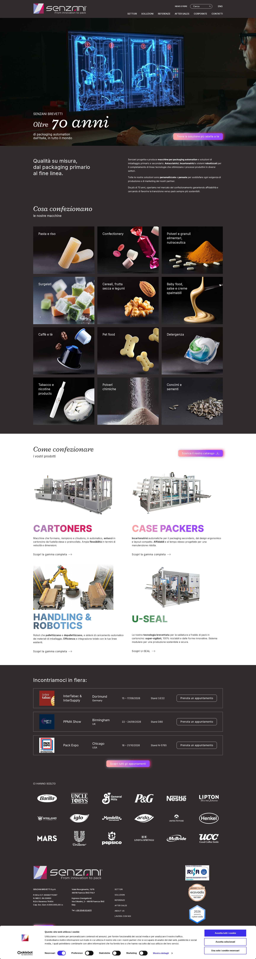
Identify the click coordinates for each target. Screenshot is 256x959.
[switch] (89, 953)
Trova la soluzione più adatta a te (198, 136)
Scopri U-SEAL (141, 651)
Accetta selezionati (225, 941)
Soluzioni (147, 13)
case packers (168, 528)
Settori (132, 13)
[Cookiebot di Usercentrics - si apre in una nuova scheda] (25, 953)
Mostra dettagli (161, 953)
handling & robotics (62, 621)
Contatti (217, 13)
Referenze (164, 13)
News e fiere (181, 6)
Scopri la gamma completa (50, 554)
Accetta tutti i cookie (225, 933)
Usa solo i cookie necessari (225, 950)
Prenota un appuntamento (196, 698)
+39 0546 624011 (83, 910)
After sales (182, 13)
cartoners (62, 528)
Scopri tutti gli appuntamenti (128, 763)
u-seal (150, 618)
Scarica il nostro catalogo (198, 453)
